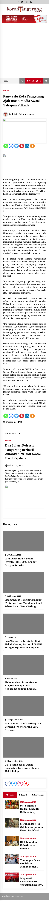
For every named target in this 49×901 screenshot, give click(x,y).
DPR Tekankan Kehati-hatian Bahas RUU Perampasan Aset (30, 845)
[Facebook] (11, 146)
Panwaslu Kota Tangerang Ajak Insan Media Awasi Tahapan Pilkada (23, 101)
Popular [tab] (10, 795)
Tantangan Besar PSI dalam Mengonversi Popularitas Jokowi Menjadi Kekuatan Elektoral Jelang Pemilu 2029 (31, 863)
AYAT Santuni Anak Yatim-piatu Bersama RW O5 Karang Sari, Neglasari (23, 726)
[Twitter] (16, 146)
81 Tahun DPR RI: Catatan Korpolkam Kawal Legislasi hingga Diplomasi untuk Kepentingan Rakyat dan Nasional (31, 827)
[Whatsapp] (5, 146)
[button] (22, 81)
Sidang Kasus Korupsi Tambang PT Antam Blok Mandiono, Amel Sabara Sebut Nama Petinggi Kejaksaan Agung (23, 603)
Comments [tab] (39, 795)
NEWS (6, 90)
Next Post (11, 433)
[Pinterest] (21, 146)
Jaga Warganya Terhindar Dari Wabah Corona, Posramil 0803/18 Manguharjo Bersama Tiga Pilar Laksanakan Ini (23, 644)
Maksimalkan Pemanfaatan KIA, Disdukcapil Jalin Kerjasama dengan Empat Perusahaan (21, 685)
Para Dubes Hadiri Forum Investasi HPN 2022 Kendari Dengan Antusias (21, 561)
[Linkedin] (27, 146)
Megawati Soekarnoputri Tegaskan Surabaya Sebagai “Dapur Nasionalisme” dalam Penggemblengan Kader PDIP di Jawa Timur (31, 881)
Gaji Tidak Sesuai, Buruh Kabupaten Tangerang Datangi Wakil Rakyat (23, 768)
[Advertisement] (24, 52)
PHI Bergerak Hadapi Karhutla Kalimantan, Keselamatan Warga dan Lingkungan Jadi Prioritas (32, 809)
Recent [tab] (24, 795)
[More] (32, 146)
